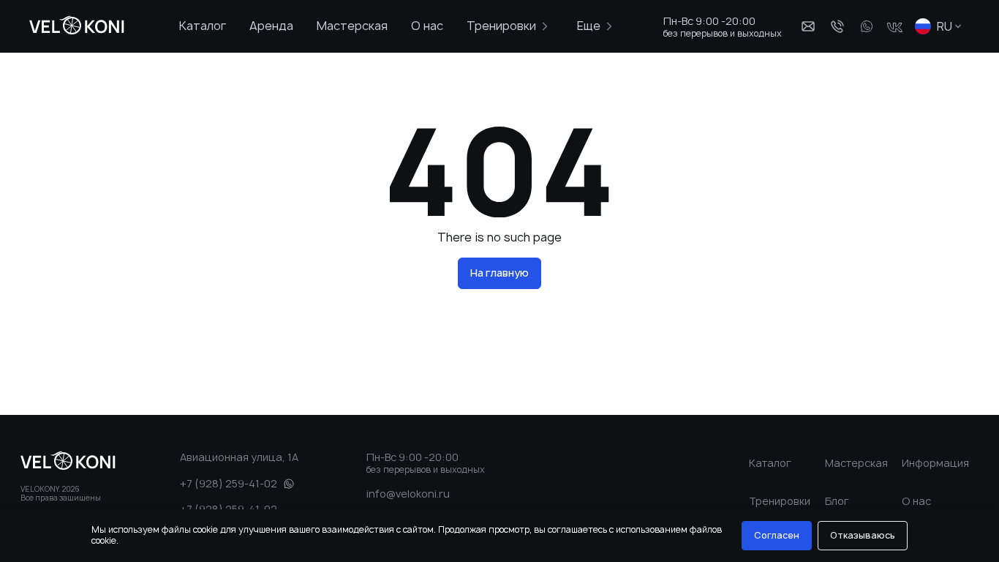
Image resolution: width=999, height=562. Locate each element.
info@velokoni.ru (408, 494)
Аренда (271, 26)
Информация (935, 463)
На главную (499, 273)
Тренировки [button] (501, 26)
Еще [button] (588, 26)
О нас (427, 26)
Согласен (776, 535)
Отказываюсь (862, 535)
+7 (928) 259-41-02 (228, 483)
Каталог (202, 26)
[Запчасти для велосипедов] (72, 26)
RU (944, 26)
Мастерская (352, 26)
